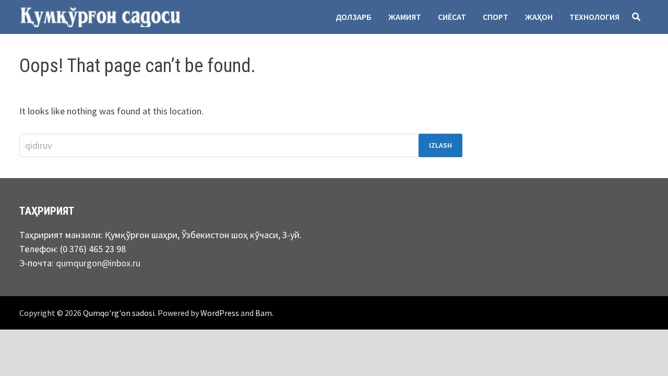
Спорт (495, 16)
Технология (594, 16)
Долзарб (354, 16)
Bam (263, 313)
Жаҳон (539, 16)
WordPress (219, 313)
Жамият (404, 16)
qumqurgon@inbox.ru (98, 263)
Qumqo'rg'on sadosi (118, 313)
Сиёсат (452, 16)
